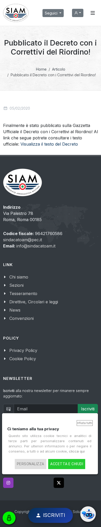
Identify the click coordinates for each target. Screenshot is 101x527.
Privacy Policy (23, 350)
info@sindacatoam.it (35, 246)
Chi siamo (18, 277)
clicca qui (77, 451)
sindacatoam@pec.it (22, 239)
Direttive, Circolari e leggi (33, 301)
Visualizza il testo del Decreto (49, 144)
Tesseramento (23, 293)
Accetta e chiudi (66, 464)
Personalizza (30, 464)
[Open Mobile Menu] (93, 13)
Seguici (52, 13)
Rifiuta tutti (84, 423)
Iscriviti (88, 408)
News (14, 310)
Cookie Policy (22, 358)
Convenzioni (21, 318)
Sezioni (16, 285)
